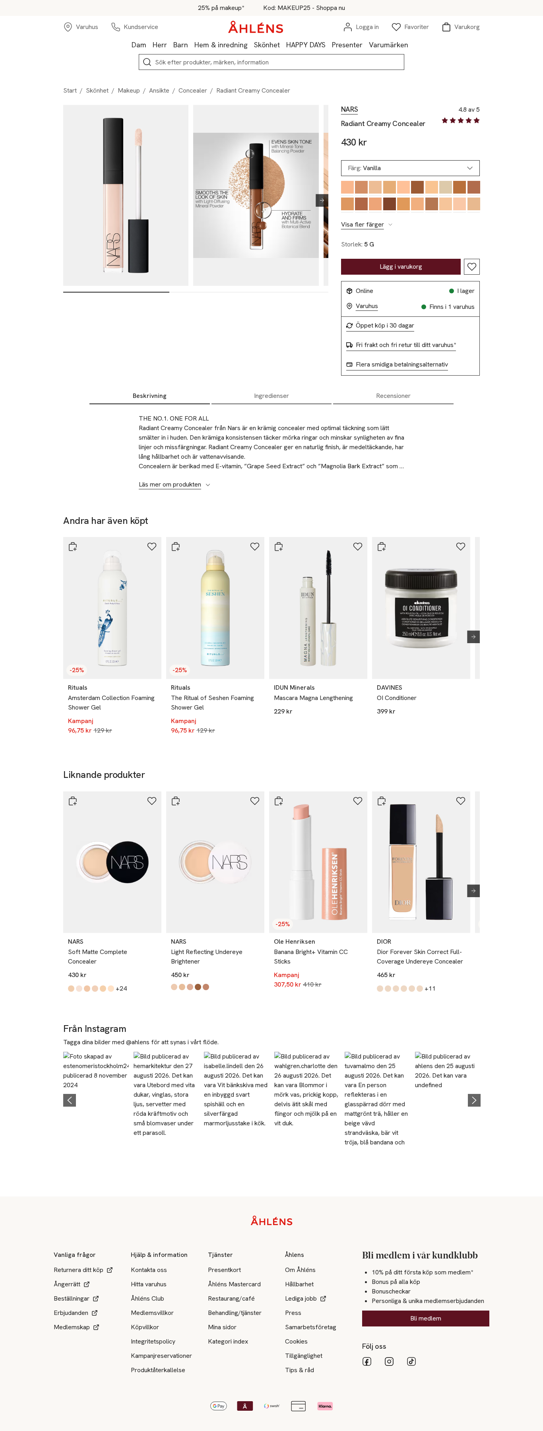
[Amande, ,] (431, 205)
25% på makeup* (221, 8)
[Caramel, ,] (347, 205)
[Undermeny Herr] (170, 44)
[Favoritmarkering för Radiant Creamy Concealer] (472, 267)
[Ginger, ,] (417, 205)
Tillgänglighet (303, 1356)
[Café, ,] (473, 188)
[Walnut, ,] (403, 205)
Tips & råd (299, 1370)
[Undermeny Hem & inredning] (250, 44)
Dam (139, 44)
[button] (96, 1099)
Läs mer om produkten (170, 485)
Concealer (192, 90)
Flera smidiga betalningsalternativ (402, 364)
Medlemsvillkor (152, 1313)
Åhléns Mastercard (234, 1284)
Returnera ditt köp (78, 1270)
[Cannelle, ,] (403, 188)
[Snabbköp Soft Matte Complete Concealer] (72, 801)
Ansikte (159, 90)
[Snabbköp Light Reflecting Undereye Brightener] (175, 801)
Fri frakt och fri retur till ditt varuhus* (406, 345)
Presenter (347, 44)
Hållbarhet (299, 1284)
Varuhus (367, 306)
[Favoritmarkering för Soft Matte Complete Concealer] (151, 801)
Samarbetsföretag (310, 1327)
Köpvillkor (145, 1327)
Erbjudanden (71, 1313)
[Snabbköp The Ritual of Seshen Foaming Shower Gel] (175, 546)
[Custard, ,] (431, 188)
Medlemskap (72, 1327)
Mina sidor (222, 1327)
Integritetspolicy (153, 1341)
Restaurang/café (231, 1298)
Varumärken (388, 44)
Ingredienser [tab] (271, 396)
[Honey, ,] (347, 188)
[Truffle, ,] (459, 188)
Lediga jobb (301, 1298)
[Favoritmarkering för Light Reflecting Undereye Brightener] (254, 801)
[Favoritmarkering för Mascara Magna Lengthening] (357, 546)
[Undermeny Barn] (191, 44)
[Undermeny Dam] (149, 44)
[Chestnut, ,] (361, 188)
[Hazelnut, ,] (361, 205)
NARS (349, 109)
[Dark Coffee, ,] (389, 205)
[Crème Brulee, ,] (459, 205)
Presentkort (224, 1270)
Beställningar (71, 1298)
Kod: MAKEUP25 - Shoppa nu (304, 8)
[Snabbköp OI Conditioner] (381, 546)
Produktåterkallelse (158, 1370)
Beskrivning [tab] (150, 396)
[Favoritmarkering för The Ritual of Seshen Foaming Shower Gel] (254, 546)
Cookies (296, 1341)
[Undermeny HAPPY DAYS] (328, 44)
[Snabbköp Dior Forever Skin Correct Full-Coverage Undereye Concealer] (381, 801)
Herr (160, 44)
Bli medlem (425, 1318)
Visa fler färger (362, 225)
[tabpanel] (271, 447)
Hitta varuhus (149, 1284)
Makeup (129, 90)
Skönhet (267, 44)
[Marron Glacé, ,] (445, 205)
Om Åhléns (300, 1270)
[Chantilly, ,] (445, 188)
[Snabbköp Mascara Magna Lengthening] (278, 546)
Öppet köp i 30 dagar (385, 326)
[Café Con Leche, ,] (473, 205)
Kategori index (228, 1341)
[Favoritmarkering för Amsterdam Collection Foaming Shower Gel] (151, 546)
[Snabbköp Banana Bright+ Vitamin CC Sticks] (278, 801)
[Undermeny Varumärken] (411, 44)
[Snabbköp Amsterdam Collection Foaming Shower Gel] (72, 546)
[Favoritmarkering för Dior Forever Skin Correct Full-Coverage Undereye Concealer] (460, 801)
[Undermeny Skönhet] (283, 44)
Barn (180, 44)
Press (293, 1313)
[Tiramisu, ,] (375, 188)
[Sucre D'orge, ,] (389, 188)
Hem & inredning (221, 44)
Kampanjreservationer (161, 1356)
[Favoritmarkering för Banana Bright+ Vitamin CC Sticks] (357, 801)
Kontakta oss (149, 1270)
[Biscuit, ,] (375, 205)
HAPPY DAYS (306, 44)
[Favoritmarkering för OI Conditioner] (460, 546)
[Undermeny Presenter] (365, 44)
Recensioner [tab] (393, 396)
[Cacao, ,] (417, 188)
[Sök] (147, 62)
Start (70, 90)
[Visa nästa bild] (318, 200)
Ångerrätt (67, 1284)
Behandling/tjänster (235, 1313)
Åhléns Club (147, 1298)
